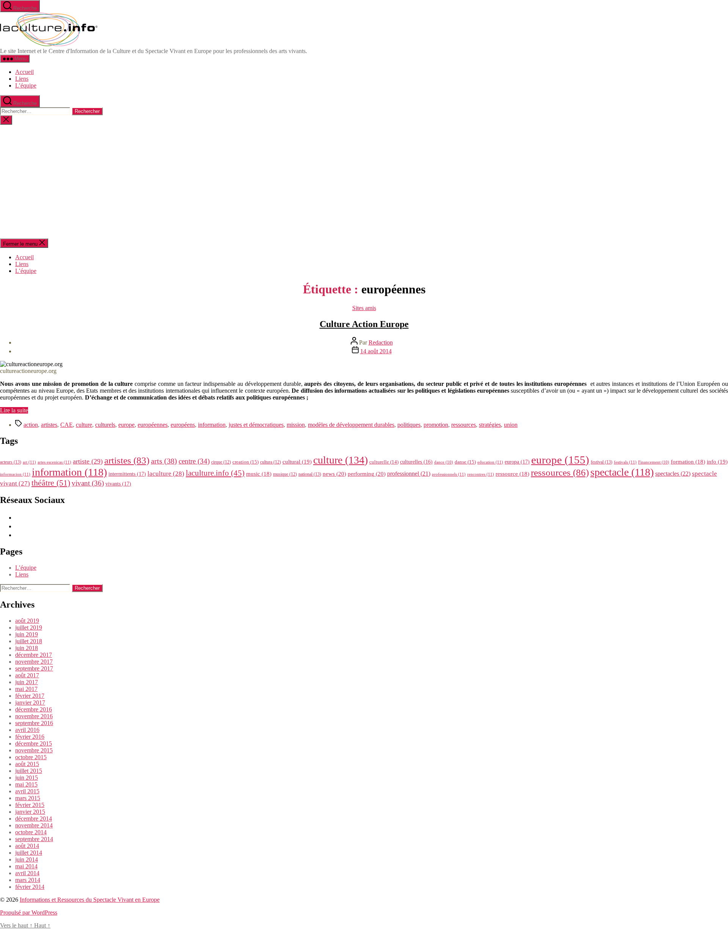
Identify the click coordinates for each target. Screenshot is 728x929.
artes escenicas (54, 462)
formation (688, 462)
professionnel (408, 473)
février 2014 (29, 887)
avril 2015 (27, 791)
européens (183, 424)
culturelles (416, 462)
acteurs (10, 462)
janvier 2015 (30, 811)
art (29, 462)
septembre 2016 (34, 723)
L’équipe (25, 85)
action (31, 424)
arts (164, 461)
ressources (463, 424)
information (212, 424)
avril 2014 (27, 873)
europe (126, 424)
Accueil (24, 72)
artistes (49, 424)
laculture (165, 473)
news (334, 473)
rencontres (480, 474)
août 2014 (27, 846)
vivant (88, 483)
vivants (118, 484)
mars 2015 (27, 798)
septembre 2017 (34, 668)
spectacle (622, 472)
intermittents (127, 474)
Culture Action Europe (364, 324)
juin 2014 (26, 859)
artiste (88, 461)
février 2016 (29, 736)
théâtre (50, 482)
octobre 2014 (31, 832)
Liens (21, 78)
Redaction (381, 342)
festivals (625, 462)
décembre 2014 (33, 818)
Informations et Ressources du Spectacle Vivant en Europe (90, 899)
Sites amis (364, 308)
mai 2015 (26, 784)
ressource (512, 474)
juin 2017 (26, 682)
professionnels (449, 474)
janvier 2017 (30, 702)
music (258, 474)
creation (245, 462)
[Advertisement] (364, 181)
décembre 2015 (33, 743)
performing (367, 473)
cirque (221, 462)
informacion (15, 474)
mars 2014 (27, 880)
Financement (653, 462)
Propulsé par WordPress (28, 912)
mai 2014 (26, 866)
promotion (436, 424)
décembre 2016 (33, 709)
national (309, 474)
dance (443, 462)
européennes (153, 424)
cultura (270, 462)
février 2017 (29, 695)
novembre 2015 (34, 750)
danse (465, 462)
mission (296, 424)
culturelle (384, 462)
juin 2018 (26, 648)
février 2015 (29, 805)
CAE (66, 424)
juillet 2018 (28, 641)
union (511, 424)
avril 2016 (27, 730)
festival (601, 462)
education (490, 462)
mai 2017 (26, 689)
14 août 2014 (376, 351)
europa (517, 462)
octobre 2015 (31, 757)
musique (285, 474)
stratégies (490, 424)
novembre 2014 (34, 825)
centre (194, 461)
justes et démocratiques (256, 424)
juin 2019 (26, 634)
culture (84, 424)
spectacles (672, 473)
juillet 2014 (28, 852)
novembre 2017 (34, 661)
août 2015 (27, 764)
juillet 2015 (28, 771)
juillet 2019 (28, 627)
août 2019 (27, 620)
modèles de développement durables (351, 424)
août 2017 (27, 675)
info (717, 462)
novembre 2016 (34, 716)
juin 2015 (26, 777)
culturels (105, 424)
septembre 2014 (34, 839)
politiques (408, 424)
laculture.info (215, 473)
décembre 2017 (33, 655)
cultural (297, 462)
